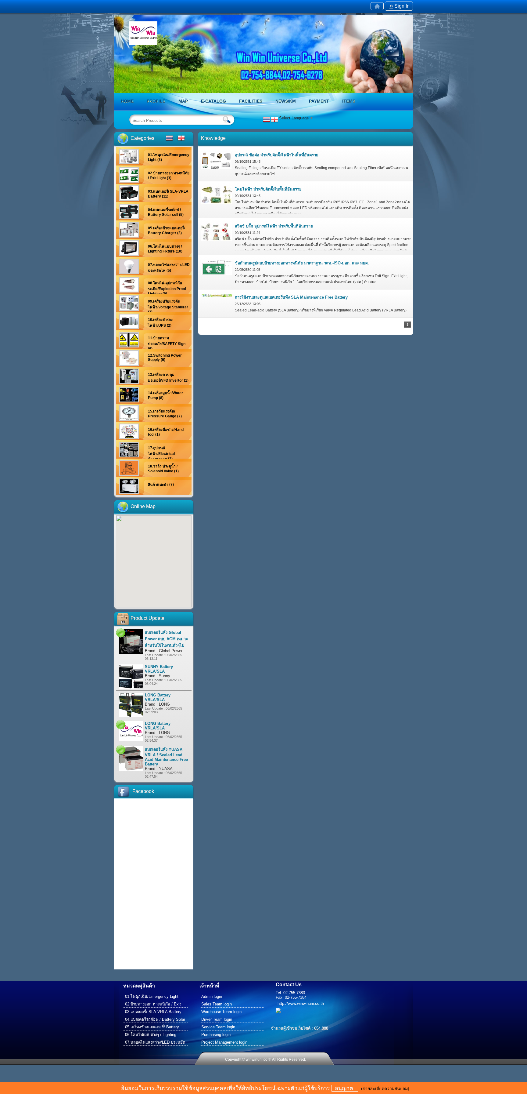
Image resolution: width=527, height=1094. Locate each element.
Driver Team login (216, 1019)
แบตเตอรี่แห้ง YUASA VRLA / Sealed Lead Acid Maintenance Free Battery (166, 756)
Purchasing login (216, 1034)
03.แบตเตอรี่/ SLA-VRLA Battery (153, 1011)
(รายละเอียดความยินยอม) (385, 1088)
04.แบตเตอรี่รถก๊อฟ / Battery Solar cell (155, 1020)
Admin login (211, 996)
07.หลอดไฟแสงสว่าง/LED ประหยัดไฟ (155, 1043)
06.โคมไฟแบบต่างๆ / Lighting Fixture (150, 1035)
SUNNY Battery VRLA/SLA (159, 669)
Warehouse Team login (221, 1011)
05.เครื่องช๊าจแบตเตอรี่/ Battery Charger (152, 1027)
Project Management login (224, 1042)
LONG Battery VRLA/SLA (157, 697)
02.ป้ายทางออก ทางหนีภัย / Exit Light (153, 1005)
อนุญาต (345, 1088)
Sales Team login (216, 1004)
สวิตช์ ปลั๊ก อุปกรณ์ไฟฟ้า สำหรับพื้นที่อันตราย (274, 226)
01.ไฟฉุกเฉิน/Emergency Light (151, 996)
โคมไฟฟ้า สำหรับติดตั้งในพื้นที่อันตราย (268, 189)
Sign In (402, 6)
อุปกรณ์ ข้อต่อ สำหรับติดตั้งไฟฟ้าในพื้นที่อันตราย (276, 155)
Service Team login (218, 1027)
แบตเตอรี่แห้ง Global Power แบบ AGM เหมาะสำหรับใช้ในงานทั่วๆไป (166, 639)
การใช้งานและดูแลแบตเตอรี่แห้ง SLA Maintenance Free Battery (291, 297)
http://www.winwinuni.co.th (301, 1003)
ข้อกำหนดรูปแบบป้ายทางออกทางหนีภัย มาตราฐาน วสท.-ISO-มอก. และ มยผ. (302, 263)
